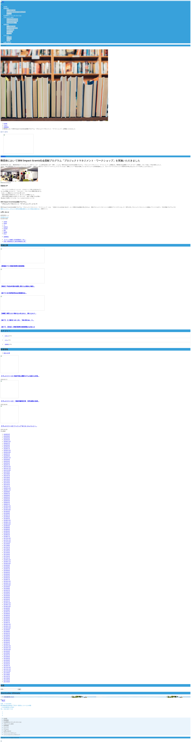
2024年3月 (7, 447)
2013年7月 (7, 633)
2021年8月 (7, 474)
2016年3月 (7, 576)
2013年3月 (7, 640)
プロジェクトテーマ (12, 19)
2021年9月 (7, 472)
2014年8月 (7, 610)
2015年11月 (7, 583)
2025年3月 (7, 439)
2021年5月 (7, 479)
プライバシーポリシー (10, 733)
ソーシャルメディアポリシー (12, 734)
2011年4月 (7, 681)
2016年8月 (7, 567)
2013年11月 (7, 626)
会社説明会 (10, 31)
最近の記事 (7, 353)
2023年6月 (7, 456)
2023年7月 (7, 454)
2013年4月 (7, 638)
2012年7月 (7, 655)
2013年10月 (7, 628)
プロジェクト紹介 (9, 17)
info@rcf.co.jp (4, 217)
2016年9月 (7, 565)
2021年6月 (7, 477)
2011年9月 (7, 673)
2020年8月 (7, 491)
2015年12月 (7, 581)
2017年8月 (7, 545)
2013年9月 (7, 629)
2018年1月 (7, 536)
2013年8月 (7, 631)
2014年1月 (7, 622)
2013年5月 (7, 637)
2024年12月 (7, 441)
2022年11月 (7, 457)
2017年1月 (7, 558)
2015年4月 (7, 595)
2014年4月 (7, 617)
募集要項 (9, 33)
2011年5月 (7, 680)
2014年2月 (7, 621)
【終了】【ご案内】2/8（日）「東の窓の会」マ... (17, 320)
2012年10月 (7, 649)
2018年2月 (7, 534)
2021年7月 (7, 475)
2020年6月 (7, 495)
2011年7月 (7, 676)
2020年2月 (7, 502)
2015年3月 (7, 597)
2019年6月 (7, 517)
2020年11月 (7, 490)
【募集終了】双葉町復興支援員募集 (12, 266)
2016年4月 (7, 574)
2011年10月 (7, 671)
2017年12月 (7, 538)
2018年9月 (7, 526)
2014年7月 (7, 612)
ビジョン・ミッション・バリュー (16, 12)
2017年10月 (7, 542)
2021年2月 (7, 484)
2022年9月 (7, 459)
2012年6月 (7, 656)
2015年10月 (7, 585)
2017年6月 (7, 549)
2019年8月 (7, 513)
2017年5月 (7, 551)
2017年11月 (7, 540)
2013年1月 (7, 644)
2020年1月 (7, 504)
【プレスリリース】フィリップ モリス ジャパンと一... (19, 426)
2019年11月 (7, 508)
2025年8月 (7, 436)
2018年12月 (7, 520)
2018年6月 (7, 529)
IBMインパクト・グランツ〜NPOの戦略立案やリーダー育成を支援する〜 (20, 209)
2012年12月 (7, 646)
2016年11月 (7, 561)
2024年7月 (7, 443)
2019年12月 (7, 506)
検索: (2, 689)
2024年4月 (7, 445)
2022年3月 (7, 461)
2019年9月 (7, 511)
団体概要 (6, 8)
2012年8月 (7, 653)
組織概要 (9, 14)
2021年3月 (7, 482)
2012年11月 (7, 647)
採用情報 (6, 24)
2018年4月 (7, 531)
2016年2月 (7, 577)
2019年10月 (7, 509)
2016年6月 (7, 570)
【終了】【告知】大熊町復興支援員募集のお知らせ (18, 327)
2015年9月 (7, 586)
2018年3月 (7, 533)
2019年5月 (7, 518)
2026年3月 (7, 434)
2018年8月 (7, 527)
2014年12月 (7, 603)
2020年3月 (7, 500)
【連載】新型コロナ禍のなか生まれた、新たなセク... (18, 313)
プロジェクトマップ (12, 21)
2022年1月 (7, 465)
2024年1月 (7, 448)
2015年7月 (7, 590)
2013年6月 (7, 635)
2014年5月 (7, 615)
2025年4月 (7, 438)
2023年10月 (7, 452)
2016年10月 (7, 563)
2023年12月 (7, 450)
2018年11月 (7, 522)
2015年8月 (7, 588)
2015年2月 (7, 599)
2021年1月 (7, 486)
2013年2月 (7, 642)
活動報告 (9, 39)
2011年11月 (7, 669)
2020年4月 (7, 499)
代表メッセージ (11, 10)
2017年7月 (7, 547)
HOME (5, 6)
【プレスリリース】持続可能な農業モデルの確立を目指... (20, 376)
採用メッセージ (11, 26)
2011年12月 (7, 667)
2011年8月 (7, 674)
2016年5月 (7, 572)
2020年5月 (7, 497)
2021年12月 (7, 466)
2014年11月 (7, 604)
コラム (8, 40)
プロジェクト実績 (12, 23)
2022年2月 (7, 463)
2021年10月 (7, 470)
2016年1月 (7, 579)
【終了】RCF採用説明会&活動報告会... (14, 293)
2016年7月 (7, 569)
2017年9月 (7, 543)
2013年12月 (7, 624)
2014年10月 (7, 606)
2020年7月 (7, 493)
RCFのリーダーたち (12, 28)
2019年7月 (7, 515)
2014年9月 (7, 608)
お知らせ (9, 37)
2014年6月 (7, 613)
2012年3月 (7, 662)
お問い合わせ (7, 42)
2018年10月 (7, 524)
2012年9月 (7, 651)
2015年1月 (7, 601)
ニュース (6, 35)
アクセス (6, 729)
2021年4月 (7, 481)
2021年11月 (7, 468)
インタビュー (10, 30)
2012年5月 (7, 658)
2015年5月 (7, 594)
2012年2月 (7, 664)
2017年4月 (7, 552)
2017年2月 (7, 556)
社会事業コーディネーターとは (12, 15)
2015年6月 (7, 592)
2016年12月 (7, 560)
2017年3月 (7, 554)
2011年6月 (7, 678)
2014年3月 (7, 619)
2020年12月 (7, 488)
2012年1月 (7, 665)
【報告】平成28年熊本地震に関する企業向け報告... (18, 286)
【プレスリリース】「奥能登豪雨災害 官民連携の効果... (20, 401)
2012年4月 (7, 660)
